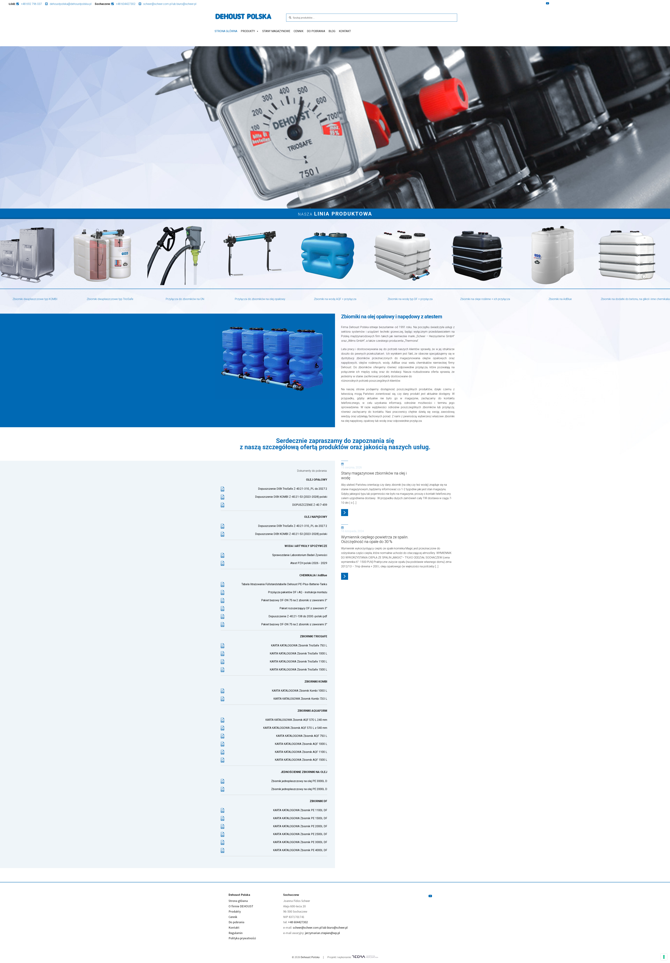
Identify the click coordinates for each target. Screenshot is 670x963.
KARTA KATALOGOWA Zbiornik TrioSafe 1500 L (298, 669)
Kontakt (345, 31)
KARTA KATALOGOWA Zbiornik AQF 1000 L (301, 744)
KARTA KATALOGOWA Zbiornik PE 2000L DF (300, 826)
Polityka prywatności (242, 938)
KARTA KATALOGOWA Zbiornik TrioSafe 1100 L (298, 661)
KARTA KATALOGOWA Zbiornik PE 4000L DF (300, 850)
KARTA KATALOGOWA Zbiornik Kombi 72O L (300, 698)
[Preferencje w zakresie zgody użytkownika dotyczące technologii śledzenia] (664, 957)
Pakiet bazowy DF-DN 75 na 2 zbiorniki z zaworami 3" (294, 600)
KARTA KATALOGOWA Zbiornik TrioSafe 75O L (299, 645)
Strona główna (226, 31)
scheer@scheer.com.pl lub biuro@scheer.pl (320, 927)
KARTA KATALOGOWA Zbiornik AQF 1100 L (301, 752)
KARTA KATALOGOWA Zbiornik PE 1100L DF (300, 810)
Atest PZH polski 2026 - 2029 (308, 563)
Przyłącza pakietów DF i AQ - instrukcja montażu (297, 592)
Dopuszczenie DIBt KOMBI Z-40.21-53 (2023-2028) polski (291, 496)
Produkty (248, 31)
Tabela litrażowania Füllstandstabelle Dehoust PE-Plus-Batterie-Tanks (284, 584)
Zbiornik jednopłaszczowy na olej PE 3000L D (299, 781)
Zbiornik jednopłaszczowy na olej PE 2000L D (299, 789)
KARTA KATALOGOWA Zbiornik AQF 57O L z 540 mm (295, 727)
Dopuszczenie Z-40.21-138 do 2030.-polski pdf (298, 616)
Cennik (298, 31)
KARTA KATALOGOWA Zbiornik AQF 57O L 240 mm (296, 719)
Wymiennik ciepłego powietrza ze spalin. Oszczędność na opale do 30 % (374, 539)
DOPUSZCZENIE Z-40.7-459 (309, 504)
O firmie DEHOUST (241, 906)
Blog (332, 31)
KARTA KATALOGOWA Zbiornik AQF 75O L (301, 736)
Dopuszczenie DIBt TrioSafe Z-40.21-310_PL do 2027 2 (292, 488)
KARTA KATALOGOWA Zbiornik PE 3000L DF (300, 842)
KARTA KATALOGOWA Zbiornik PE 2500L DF (300, 834)
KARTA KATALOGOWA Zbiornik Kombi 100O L (299, 690)
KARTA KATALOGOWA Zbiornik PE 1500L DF (300, 818)
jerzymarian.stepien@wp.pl (322, 933)
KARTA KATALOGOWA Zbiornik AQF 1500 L (301, 759)
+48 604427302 (298, 922)
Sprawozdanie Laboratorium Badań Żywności (299, 555)
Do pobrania (316, 31)
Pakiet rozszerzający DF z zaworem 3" (303, 608)
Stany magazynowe (276, 31)
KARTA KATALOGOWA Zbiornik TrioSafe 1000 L (298, 653)
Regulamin (236, 933)
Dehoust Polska (310, 957)
